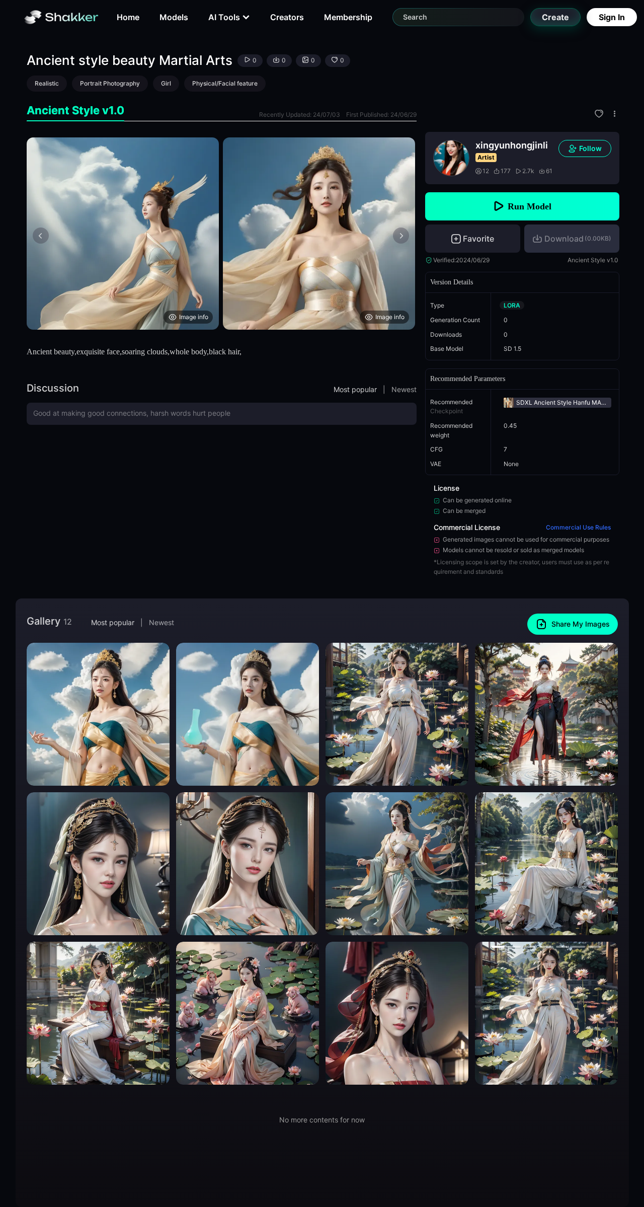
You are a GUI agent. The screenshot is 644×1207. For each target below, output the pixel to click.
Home (128, 17)
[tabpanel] (222, 233)
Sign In (612, 17)
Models (173, 17)
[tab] (75, 110)
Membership (348, 17)
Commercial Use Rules (578, 527)
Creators (287, 17)
